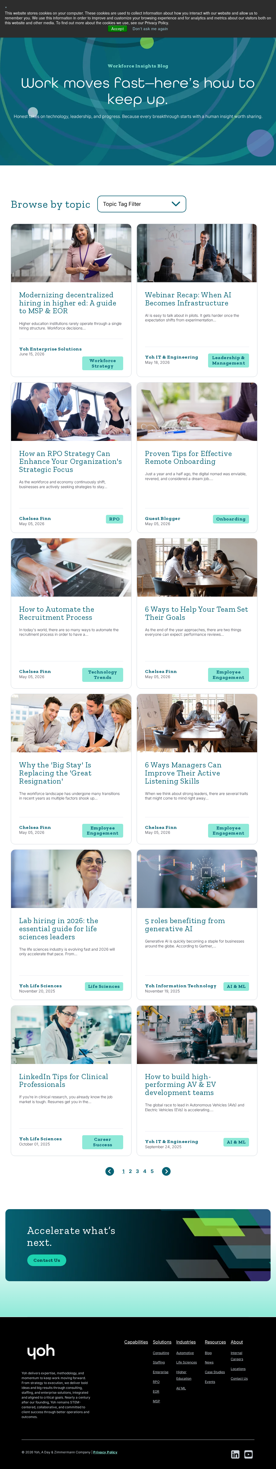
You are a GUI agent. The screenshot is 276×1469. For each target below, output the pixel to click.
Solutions (162, 1342)
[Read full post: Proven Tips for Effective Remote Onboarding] (197, 439)
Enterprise (160, 1372)
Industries (186, 1342)
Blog (208, 1353)
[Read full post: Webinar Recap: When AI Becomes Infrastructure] (197, 280)
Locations (238, 1369)
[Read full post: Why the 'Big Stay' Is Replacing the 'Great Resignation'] (71, 750)
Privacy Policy (105, 1452)
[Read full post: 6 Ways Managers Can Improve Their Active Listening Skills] (197, 750)
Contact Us (46, 1260)
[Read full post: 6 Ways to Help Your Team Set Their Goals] (197, 595)
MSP (156, 1401)
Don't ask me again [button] (150, 28)
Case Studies (215, 1372)
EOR (156, 1391)
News (209, 1362)
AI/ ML (181, 1388)
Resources (215, 1342)
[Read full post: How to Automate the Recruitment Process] (71, 595)
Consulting (161, 1353)
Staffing (159, 1362)
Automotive (185, 1353)
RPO (156, 1382)
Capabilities (136, 1342)
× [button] (6, 6)
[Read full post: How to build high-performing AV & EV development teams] (197, 1062)
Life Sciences (186, 1362)
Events (210, 1382)
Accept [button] (117, 28)
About (237, 1342)
